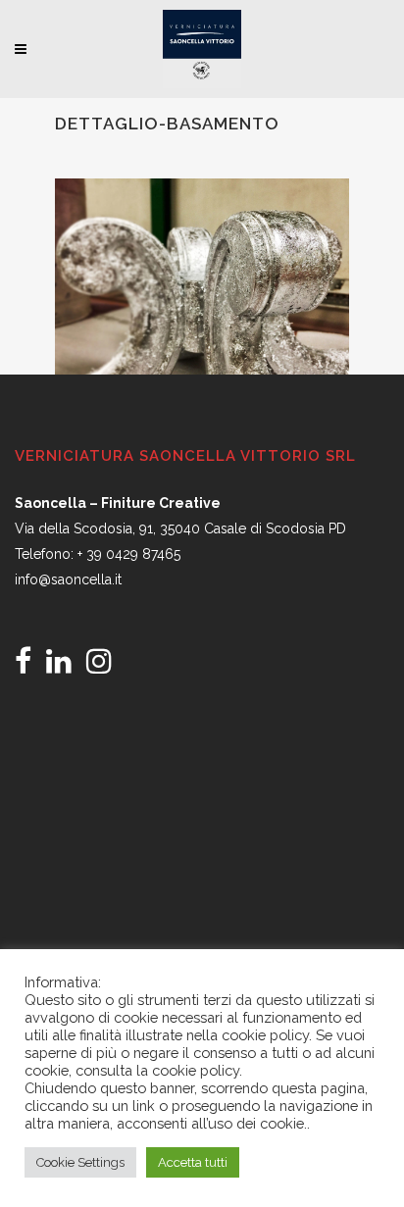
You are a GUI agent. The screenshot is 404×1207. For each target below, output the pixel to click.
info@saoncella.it (68, 579)
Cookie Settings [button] (80, 1162)
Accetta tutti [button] (192, 1162)
